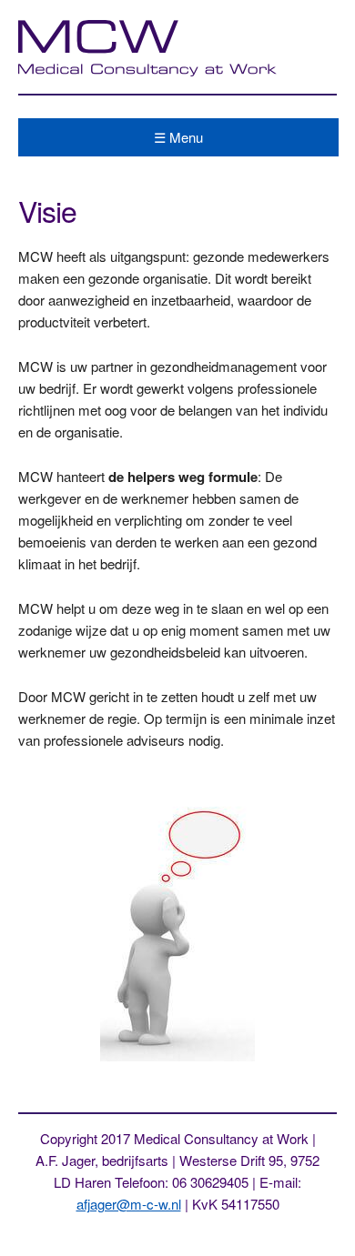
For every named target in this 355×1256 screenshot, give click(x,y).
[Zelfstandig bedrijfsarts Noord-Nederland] (149, 71)
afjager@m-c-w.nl (128, 1203)
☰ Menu (178, 136)
